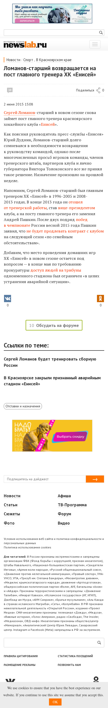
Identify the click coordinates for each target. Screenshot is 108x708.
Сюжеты (12, 514)
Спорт (28, 59)
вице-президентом (76, 207)
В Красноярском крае (54, 59)
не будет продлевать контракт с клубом (65, 231)
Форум (64, 514)
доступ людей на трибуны (55, 270)
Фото (9, 523)
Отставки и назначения (23, 406)
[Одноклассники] (98, 681)
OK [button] (55, 701)
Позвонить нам (69, 665)
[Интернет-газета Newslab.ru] (25, 44)
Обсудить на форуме (57, 325)
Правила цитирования (21, 656)
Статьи (10, 505)
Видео (64, 523)
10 (9, 89)
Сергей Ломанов (19, 112)
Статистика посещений (75, 656)
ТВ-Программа (72, 505)
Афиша (64, 496)
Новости (13, 59)
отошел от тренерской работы (43, 204)
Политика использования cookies (27, 547)
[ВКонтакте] (48, 681)
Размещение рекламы (19, 665)
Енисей (48, 124)
